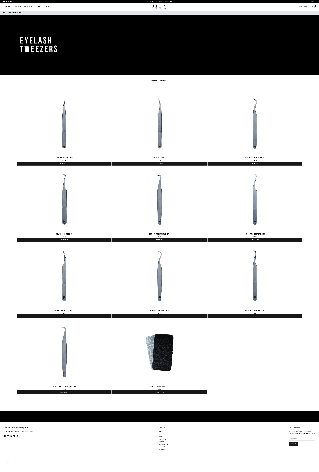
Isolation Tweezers (159, 158)
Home (4, 12)
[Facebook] (4, 1)
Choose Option (159, 392)
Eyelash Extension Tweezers (14, 12)
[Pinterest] (11, 1)
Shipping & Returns (164, 444)
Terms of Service (163, 447)
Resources (161, 441)
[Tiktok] (13, 1)
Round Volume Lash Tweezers (159, 234)
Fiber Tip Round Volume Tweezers (64, 386)
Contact (161, 434)
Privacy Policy (162, 439)
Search (160, 431)
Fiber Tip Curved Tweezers (159, 310)
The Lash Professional (12, 467)
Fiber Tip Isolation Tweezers (64, 310)
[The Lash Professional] (159, 6)
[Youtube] (6, 1)
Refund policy (162, 449)
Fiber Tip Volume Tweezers (254, 310)
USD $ (312, 1)
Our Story (161, 436)
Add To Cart (64, 163)
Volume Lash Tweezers (64, 234)
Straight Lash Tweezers (64, 158)
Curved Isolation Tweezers (254, 158)
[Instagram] (8, 1)
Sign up (293, 443)
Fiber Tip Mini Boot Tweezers (255, 234)
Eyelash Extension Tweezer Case (159, 386)
